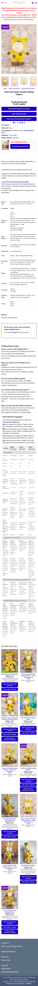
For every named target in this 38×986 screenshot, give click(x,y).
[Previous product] (21, 98)
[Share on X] (18, 123)
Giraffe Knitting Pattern (28, 865)
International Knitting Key (11, 422)
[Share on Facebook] (15, 123)
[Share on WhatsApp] (13, 123)
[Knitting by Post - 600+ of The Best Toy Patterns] (19, 2)
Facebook (4, 965)
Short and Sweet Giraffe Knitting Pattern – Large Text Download (28, 820)
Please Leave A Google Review (11, 946)
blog (28, 412)
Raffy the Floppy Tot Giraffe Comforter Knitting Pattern (9, 718)
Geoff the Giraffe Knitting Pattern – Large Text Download (9, 770)
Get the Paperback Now (20, 146)
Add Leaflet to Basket (19, 114)
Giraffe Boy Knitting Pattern (9, 674)
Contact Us (5, 943)
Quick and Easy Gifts (28, 88)
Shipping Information (8, 951)
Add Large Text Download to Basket (19, 119)
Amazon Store (6, 960)
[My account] (36, 3)
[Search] (5, 2)
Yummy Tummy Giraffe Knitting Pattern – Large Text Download (28, 675)
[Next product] (18, 98)
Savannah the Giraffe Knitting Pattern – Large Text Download (10, 867)
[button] (2, 3)
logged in (15, 332)
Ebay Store (5, 957)
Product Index (6, 968)
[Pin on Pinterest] (22, 123)
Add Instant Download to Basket (19, 109)
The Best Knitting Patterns (10, 972)
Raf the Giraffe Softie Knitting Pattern (9, 819)
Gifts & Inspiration (14, 88)
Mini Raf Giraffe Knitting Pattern (28, 718)
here (2, 401)
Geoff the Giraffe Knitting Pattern (28, 769)
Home (5, 88)
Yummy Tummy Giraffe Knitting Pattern (9, 911)
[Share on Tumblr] (24, 123)
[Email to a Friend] (20, 123)
